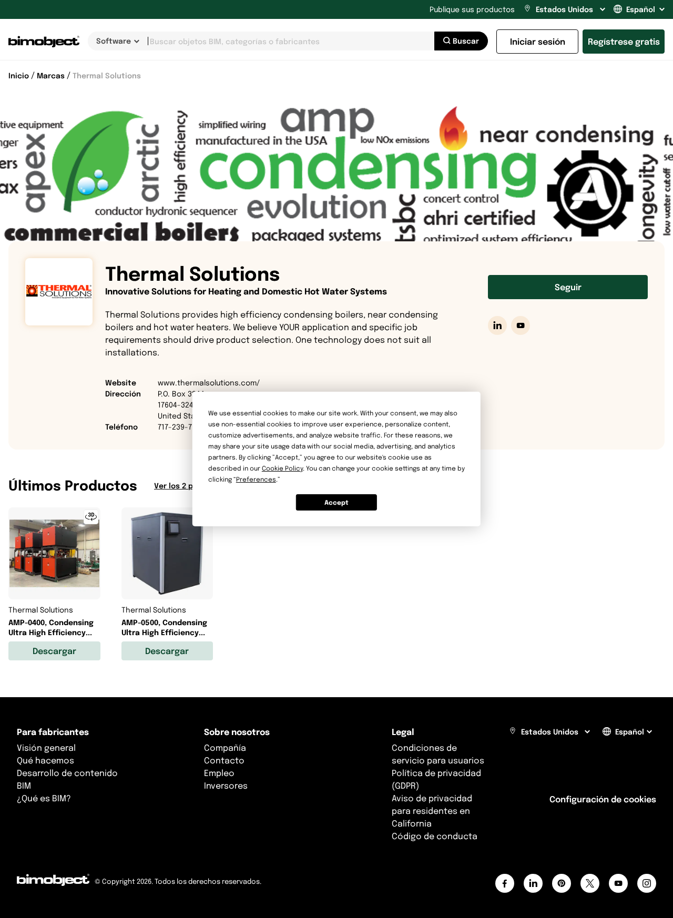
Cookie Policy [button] (282, 468)
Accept (336, 502)
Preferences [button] (256, 479)
